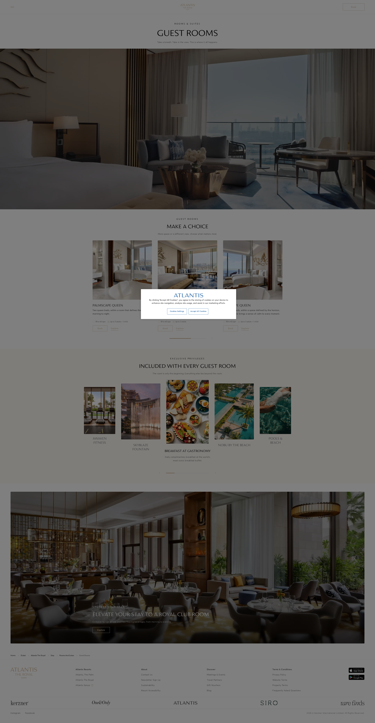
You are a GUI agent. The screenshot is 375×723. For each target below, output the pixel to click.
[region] (188, 304)
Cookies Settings (177, 311)
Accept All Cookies (198, 311)
